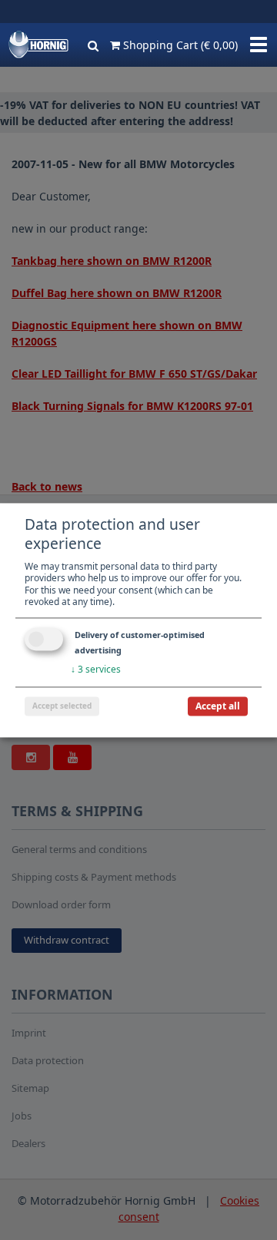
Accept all (217, 706)
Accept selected (62, 705)
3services (96, 669)
